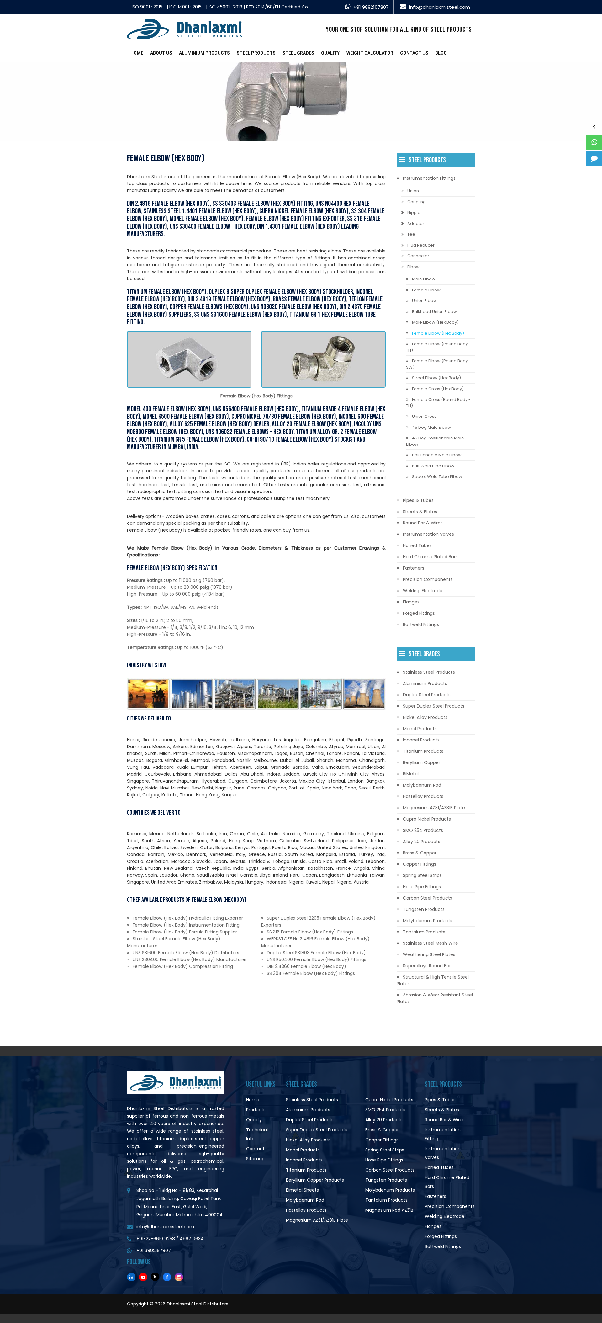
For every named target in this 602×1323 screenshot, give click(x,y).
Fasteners (413, 568)
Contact (255, 1148)
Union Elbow (424, 301)
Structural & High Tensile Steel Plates (433, 980)
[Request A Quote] (594, 158)
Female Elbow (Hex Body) (438, 333)
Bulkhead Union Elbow (434, 312)
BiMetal (411, 774)
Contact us (414, 53)
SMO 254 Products (423, 830)
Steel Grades (298, 53)
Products (256, 1110)
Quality (330, 53)
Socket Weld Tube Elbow (437, 477)
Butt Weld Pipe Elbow (433, 466)
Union (413, 191)
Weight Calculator (369, 53)
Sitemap (255, 1159)
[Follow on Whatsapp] (594, 142)
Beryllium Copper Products (315, 1180)
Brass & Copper (419, 853)
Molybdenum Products (427, 920)
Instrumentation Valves (428, 534)
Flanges (411, 602)
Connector (418, 256)
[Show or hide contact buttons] (594, 126)
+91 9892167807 (371, 7)
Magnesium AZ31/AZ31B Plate (434, 808)
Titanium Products (423, 751)
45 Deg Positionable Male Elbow (435, 441)
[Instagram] (179, 1277)
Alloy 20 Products (421, 841)
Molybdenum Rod (422, 785)
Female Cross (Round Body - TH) (438, 402)
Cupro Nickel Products (427, 819)
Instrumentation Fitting (443, 1134)
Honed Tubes (417, 545)
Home (136, 53)
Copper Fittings (419, 864)
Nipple (413, 212)
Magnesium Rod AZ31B (389, 1210)
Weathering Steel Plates (429, 954)
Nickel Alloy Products (425, 717)
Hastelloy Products (423, 796)
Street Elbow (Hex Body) (436, 378)
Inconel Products (421, 740)
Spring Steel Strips (422, 875)
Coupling (416, 202)
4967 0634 (192, 1238)
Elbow (413, 267)
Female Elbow (426, 290)
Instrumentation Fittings (429, 178)
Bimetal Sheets (302, 1190)
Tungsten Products (424, 909)
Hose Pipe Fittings (422, 887)
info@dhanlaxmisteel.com (439, 7)
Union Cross (424, 416)
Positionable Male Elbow (437, 455)
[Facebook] (167, 1277)
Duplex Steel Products (427, 695)
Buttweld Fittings (421, 624)
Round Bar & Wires (423, 523)
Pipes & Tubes (418, 500)
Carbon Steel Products (427, 898)
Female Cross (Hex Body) (438, 389)
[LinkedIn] (131, 1277)
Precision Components (428, 579)
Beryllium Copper (421, 762)
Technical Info (257, 1134)
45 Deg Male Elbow (431, 427)
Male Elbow (423, 279)
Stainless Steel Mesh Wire (430, 943)
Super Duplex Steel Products (433, 706)
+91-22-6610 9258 (155, 1238)
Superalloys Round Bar (427, 966)
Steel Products (256, 53)
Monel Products (420, 728)
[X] (155, 1277)
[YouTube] (143, 1277)
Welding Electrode (422, 590)
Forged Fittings (419, 613)
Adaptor (415, 223)
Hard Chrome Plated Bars (430, 557)
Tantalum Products (424, 932)
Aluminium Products (204, 53)
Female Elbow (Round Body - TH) (438, 347)
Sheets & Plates (420, 511)
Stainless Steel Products (429, 672)
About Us (161, 53)
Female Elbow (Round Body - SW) (438, 364)
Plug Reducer (421, 245)
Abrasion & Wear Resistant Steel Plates (435, 998)
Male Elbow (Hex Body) (435, 322)
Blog (441, 53)
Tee (411, 234)
